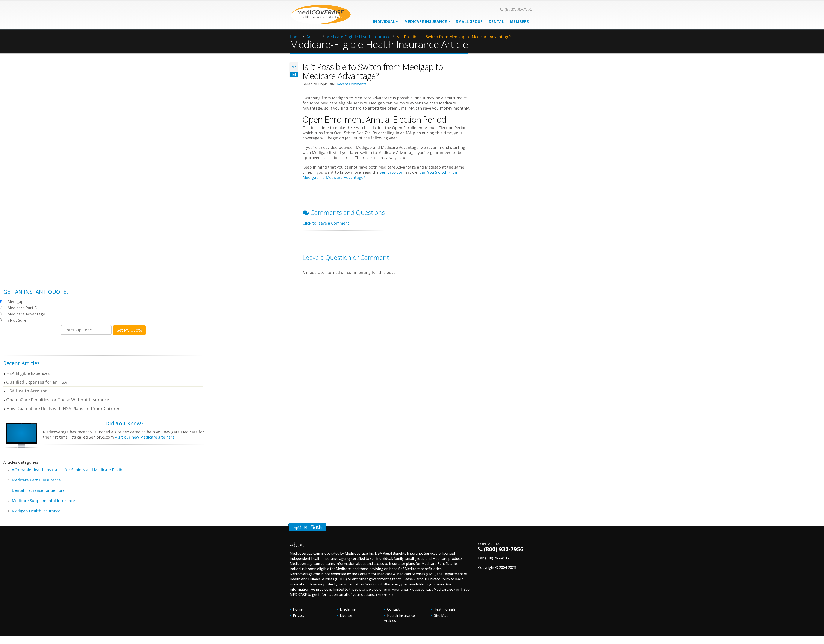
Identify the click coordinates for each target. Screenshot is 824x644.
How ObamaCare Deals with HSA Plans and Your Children (63, 408)
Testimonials (444, 609)
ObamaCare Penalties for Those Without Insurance (57, 400)
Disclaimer (348, 609)
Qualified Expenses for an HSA (36, 382)
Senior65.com (392, 172)
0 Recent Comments (350, 84)
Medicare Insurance (426, 21)
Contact (393, 609)
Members (519, 21)
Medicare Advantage (26, 314)
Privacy (298, 615)
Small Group (469, 21)
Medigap (16, 301)
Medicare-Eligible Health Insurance (358, 36)
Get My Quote (129, 330)
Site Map (441, 615)
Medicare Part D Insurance (36, 480)
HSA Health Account (26, 391)
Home (295, 36)
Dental (496, 21)
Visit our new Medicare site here (144, 437)
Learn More (383, 595)
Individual (384, 21)
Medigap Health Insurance (36, 510)
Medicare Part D (22, 307)
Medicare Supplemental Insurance (43, 500)
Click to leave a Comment (326, 223)
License (346, 615)
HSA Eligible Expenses (28, 373)
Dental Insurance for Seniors (38, 490)
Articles (313, 36)
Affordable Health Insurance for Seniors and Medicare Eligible (69, 469)
